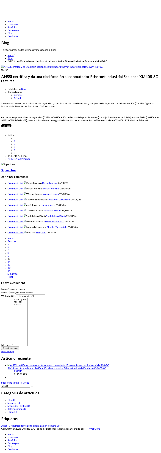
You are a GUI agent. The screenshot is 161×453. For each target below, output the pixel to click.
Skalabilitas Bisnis (56, 215)
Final (10, 276)
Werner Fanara (51, 193)
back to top (7, 351)
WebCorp (94, 428)
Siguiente (12, 273)
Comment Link (16, 182)
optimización (40, 425)
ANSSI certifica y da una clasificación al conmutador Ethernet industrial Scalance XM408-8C (57, 368)
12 (9, 264)
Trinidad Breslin (52, 210)
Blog (10, 58)
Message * (7, 344)
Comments (19, 158)
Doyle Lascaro (50, 182)
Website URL (8, 295)
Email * (5, 292)
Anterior (12, 240)
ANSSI (17, 97)
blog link (41, 232)
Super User (8, 170)
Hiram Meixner (51, 188)
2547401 (19, 371)
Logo (30, 425)
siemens (18, 94)
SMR (59, 425)
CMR (12, 425)
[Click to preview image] (52, 66)
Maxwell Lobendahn (60, 199)
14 (9, 270)
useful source (48, 204)
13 (9, 267)
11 (9, 261)
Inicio (11, 55)
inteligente (21, 425)
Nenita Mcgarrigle (57, 226)
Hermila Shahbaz (54, 221)
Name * (5, 288)
